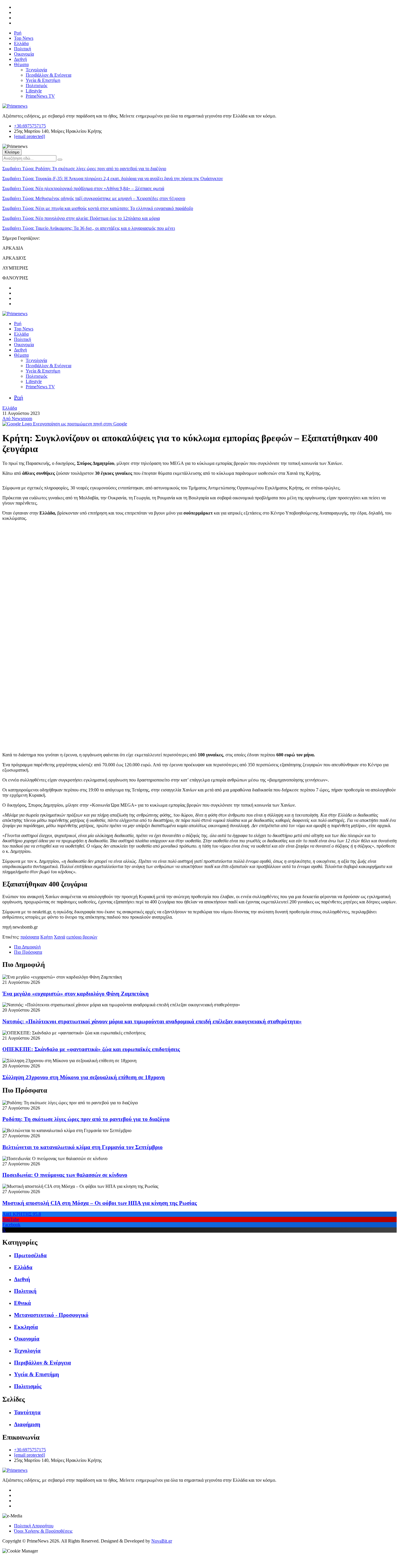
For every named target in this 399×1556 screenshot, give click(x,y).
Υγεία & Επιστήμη (43, 80)
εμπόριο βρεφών (81, 936)
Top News (23, 38)
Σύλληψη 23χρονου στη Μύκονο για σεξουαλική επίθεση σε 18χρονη (83, 1077)
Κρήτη (46, 936)
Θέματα (21, 64)
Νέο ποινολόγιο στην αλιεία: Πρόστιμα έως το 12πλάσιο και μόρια (81, 218)
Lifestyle (34, 90)
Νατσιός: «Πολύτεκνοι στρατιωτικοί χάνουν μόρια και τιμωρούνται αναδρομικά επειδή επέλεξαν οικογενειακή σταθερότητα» (152, 1021)
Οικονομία (24, 53)
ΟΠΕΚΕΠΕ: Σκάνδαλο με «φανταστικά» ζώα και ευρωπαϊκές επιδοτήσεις (91, 1049)
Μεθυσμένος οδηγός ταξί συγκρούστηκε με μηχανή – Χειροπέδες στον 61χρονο (93, 198)
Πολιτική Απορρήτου (33, 1525)
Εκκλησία (26, 1327)
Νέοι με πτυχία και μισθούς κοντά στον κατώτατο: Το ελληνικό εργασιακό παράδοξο (97, 208)
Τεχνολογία (36, 69)
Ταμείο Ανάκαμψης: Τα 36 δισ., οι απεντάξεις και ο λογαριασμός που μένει (88, 228)
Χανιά (59, 936)
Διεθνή (20, 59)
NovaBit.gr (161, 1540)
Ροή (17, 32)
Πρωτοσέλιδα (30, 1255)
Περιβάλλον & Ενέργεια (48, 75)
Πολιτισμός (36, 85)
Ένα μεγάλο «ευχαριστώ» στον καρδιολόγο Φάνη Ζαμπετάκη (75, 994)
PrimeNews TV (40, 96)
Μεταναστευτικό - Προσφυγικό (51, 1315)
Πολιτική (22, 48)
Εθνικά (22, 1303)
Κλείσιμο (12, 152)
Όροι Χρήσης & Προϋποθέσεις (43, 1531)
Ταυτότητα (27, 1412)
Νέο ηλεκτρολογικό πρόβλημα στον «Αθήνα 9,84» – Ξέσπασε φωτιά (83, 188)
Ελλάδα (21, 43)
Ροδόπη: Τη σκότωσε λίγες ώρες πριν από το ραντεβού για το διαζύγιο (84, 168)
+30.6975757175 (30, 125)
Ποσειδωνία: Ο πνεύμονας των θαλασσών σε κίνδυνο (64, 1175)
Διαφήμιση (27, 1424)
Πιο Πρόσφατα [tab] (28, 952)
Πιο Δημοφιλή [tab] (27, 946)
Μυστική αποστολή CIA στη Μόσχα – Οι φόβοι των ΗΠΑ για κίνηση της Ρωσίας (99, 1203)
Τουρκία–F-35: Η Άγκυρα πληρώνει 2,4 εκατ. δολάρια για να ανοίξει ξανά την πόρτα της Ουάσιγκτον (112, 178)
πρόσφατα (29, 936)
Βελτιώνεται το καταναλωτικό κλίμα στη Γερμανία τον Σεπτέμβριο (82, 1147)
